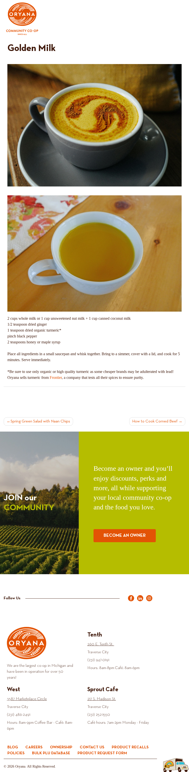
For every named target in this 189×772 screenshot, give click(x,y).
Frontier (56, 377)
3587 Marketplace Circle (27, 699)
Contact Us (92, 747)
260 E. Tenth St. (100, 644)
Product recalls (130, 747)
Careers (34, 747)
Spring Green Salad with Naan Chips (40, 421)
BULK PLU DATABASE (51, 753)
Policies (16, 753)
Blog (12, 747)
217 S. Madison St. (101, 699)
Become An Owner (125, 535)
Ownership (61, 747)
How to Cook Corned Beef (154, 421)
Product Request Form (102, 753)
